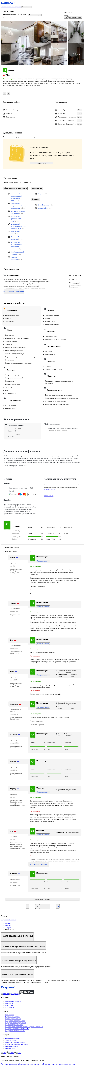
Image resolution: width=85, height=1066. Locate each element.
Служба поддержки (12, 1017)
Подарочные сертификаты (15, 1031)
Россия (8, 926)
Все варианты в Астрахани (11, 7)
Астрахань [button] (41, 194)
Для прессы (9, 1007)
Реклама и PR (10, 1048)
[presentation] (17, 549)
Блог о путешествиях (13, 1019)
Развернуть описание (15, 292)
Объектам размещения (13, 1038)
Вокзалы (35, 199)
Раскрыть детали (43, 561)
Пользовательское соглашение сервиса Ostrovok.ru (24, 1027)
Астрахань (9, 928)
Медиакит (5, 920)
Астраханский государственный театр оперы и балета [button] (18, 226)
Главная (8, 924)
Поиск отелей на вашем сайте (16, 1044)
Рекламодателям (11, 1046)
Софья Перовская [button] (43, 205)
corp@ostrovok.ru (49, 489)
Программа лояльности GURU (17, 1029)
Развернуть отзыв (40, 864)
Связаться (12, 920)
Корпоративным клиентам (15, 1042)
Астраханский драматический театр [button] (16, 219)
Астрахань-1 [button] (42, 208)
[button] (17, 43)
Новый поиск (26, 7)
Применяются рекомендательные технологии (60, 1064)
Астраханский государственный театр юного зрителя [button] (18, 206)
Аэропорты (37, 188)
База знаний (9, 1015)
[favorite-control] (66, 17)
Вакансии (9, 1005)
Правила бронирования (14, 1025)
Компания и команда (13, 1001)
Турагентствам (10, 1040)
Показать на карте (35, 15)
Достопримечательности (15, 188)
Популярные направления (15, 1021)
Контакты (9, 1003)
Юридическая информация (15, 1023)
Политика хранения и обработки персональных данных (22, 1064)
